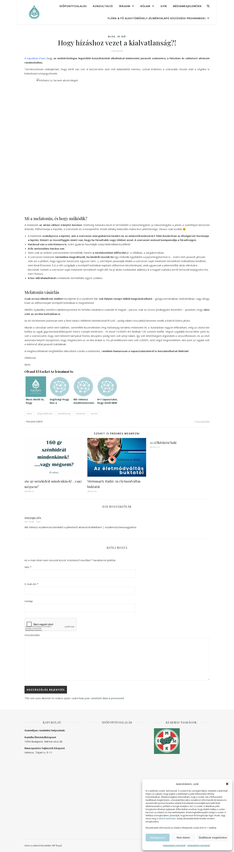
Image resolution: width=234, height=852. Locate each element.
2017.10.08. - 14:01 (32, 521)
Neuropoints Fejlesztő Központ (44, 748)
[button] (227, 784)
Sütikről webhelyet (167, 818)
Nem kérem (183, 837)
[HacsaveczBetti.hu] (33, 12)
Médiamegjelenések (187, 6)
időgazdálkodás (45, 413)
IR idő (121, 36)
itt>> (206, 827)
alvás (29, 413)
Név (27, 567)
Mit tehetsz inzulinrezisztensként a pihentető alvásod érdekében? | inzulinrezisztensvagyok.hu (80, 527)
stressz (94, 413)
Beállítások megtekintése (213, 837)
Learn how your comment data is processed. (98, 698)
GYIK (164, 6)
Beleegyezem (157, 837)
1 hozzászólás (202, 421)
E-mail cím (31, 584)
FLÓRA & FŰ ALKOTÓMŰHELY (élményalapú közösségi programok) (156, 18)
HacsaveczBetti (34, 421)
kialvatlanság (64, 413)
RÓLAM (145, 6)
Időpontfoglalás (73, 6)
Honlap (28, 601)
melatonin (80, 413)
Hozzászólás (32, 635)
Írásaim (124, 6)
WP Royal (57, 845)
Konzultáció (103, 6)
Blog (111, 36)
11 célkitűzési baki (163, 443)
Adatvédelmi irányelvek (174, 845)
